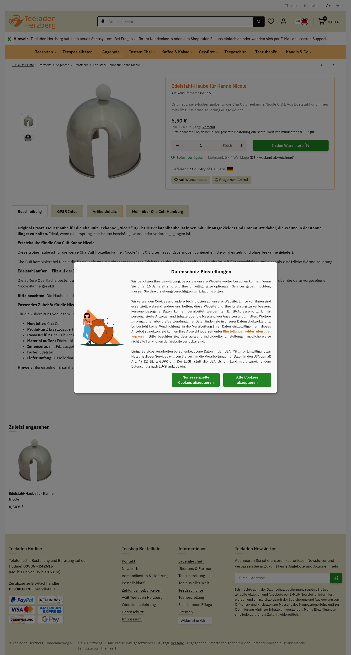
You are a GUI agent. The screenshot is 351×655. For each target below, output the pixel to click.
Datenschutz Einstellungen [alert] (201, 271)
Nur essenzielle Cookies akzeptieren (196, 380)
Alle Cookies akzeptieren (247, 380)
